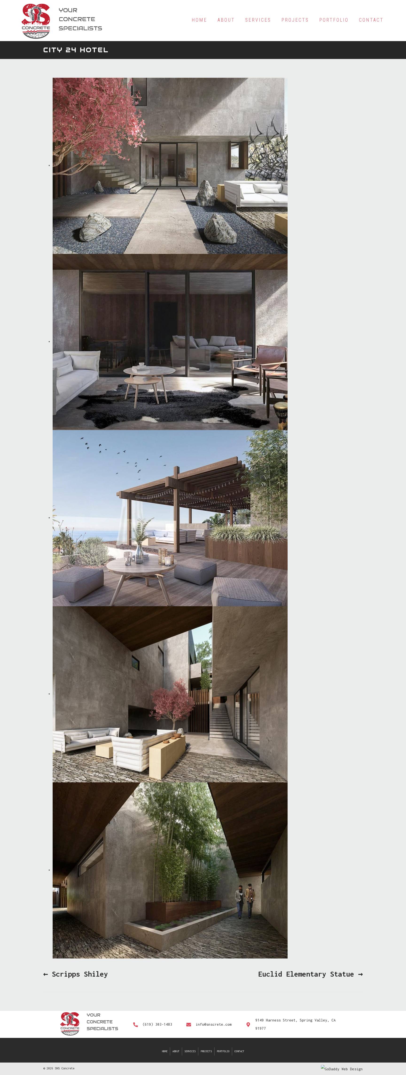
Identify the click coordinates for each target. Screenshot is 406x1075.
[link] (199, 20)
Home (165, 1051)
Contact (239, 1051)
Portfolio (223, 1051)
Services (190, 1051)
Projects (206, 1051)
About (176, 1051)
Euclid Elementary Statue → (310, 974)
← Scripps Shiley (75, 974)
